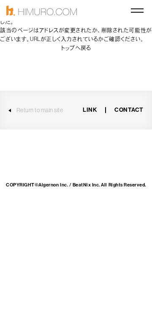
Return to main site (39, 110)
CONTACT (129, 109)
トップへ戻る (76, 48)
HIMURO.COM (41, 10)
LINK (90, 109)
